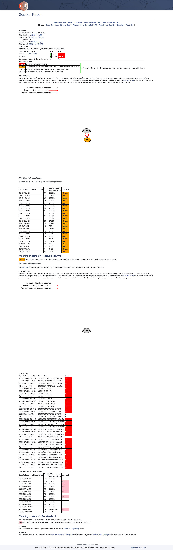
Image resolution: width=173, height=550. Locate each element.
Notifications (112, 22)
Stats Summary (52, 25)
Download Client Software (85, 22)
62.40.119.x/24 (36, 35)
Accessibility (135, 547)
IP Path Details (128, 80)
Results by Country (107, 25)
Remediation (78, 25)
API (104, 22)
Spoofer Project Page (63, 22)
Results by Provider (124, 25)
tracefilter (25, 267)
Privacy (143, 547)
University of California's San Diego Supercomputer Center (94, 547)
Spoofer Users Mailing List (101, 535)
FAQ (99, 22)
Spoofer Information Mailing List (61, 535)
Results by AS (91, 25)
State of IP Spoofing (71, 529)
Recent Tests (65, 25)
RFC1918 (29, 54)
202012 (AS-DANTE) (36, 37)
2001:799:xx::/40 (37, 42)
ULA (35, 54)
